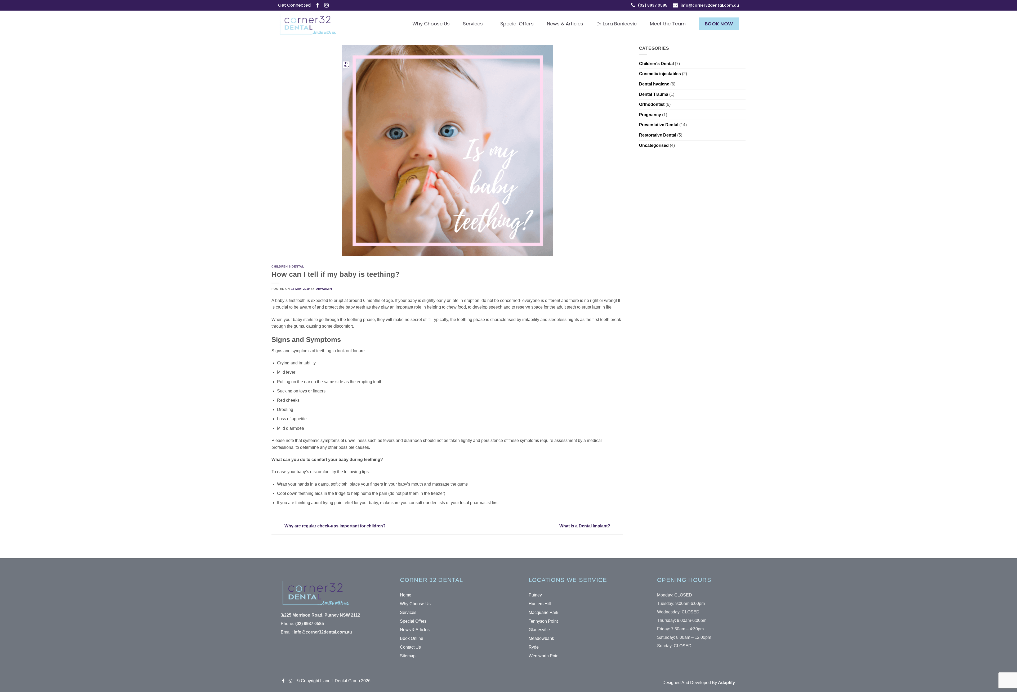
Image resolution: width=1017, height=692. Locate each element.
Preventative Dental (658, 125)
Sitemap (408, 656)
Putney (535, 595)
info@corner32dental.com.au (710, 5)
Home (405, 595)
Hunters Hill (540, 603)
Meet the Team (668, 23)
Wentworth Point (544, 656)
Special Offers (517, 23)
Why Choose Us (431, 23)
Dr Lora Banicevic (616, 23)
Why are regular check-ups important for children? (334, 526)
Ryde (534, 647)
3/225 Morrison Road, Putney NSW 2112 (320, 615)
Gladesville (539, 629)
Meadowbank (541, 638)
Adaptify (726, 682)
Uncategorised (654, 145)
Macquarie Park (543, 612)
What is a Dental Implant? (585, 526)
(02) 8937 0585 (309, 623)
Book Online (411, 638)
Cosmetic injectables (660, 73)
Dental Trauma (653, 94)
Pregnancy (650, 114)
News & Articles (565, 23)
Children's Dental (287, 266)
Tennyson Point (543, 621)
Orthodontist (651, 104)
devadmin (324, 288)
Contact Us (410, 647)
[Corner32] (311, 24)
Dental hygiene (654, 84)
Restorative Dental (657, 135)
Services (473, 23)
